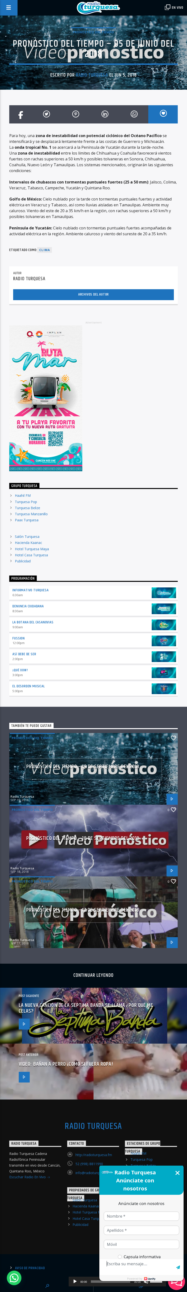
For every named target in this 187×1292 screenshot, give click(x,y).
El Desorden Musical (28, 686)
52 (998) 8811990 (89, 1163)
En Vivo (177, 8)
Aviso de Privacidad (30, 1268)
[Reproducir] (75, 1281)
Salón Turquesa (27, 536)
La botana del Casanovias (32, 622)
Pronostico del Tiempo (93, 32)
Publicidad (23, 561)
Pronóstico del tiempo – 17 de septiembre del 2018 (82, 910)
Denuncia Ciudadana (28, 606)
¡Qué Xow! (20, 670)
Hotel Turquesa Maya (32, 549)
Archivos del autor (93, 294)
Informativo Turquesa (30, 590)
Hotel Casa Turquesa (31, 555)
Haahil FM (23, 495)
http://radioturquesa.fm (93, 1154)
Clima (44, 250)
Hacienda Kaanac (28, 542)
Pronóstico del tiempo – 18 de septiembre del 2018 (83, 838)
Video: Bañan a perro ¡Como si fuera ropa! (66, 1064)
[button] (14, 1278)
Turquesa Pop (26, 501)
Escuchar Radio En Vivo (28, 1177)
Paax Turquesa (26, 520)
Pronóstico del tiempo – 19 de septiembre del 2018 (83, 766)
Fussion (18, 638)
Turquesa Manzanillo (31, 514)
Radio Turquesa (92, 75)
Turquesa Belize (27, 508)
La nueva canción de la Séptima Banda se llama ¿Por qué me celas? (86, 1008)
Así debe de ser (24, 654)
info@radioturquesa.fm (93, 1172)
